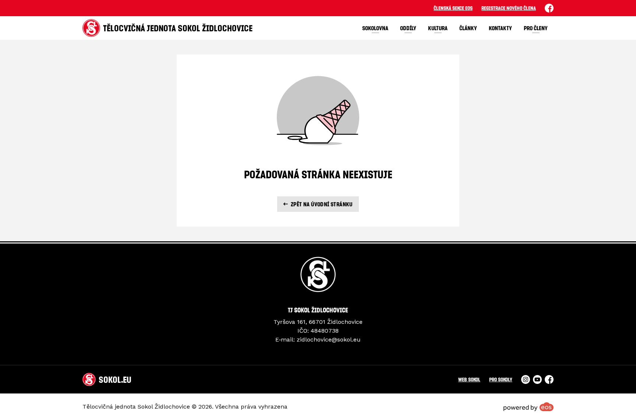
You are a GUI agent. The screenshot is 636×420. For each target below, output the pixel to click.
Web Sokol (469, 379)
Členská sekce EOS (453, 8)
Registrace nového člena (508, 8)
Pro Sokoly (500, 379)
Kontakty (500, 28)
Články (468, 28)
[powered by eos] (529, 406)
